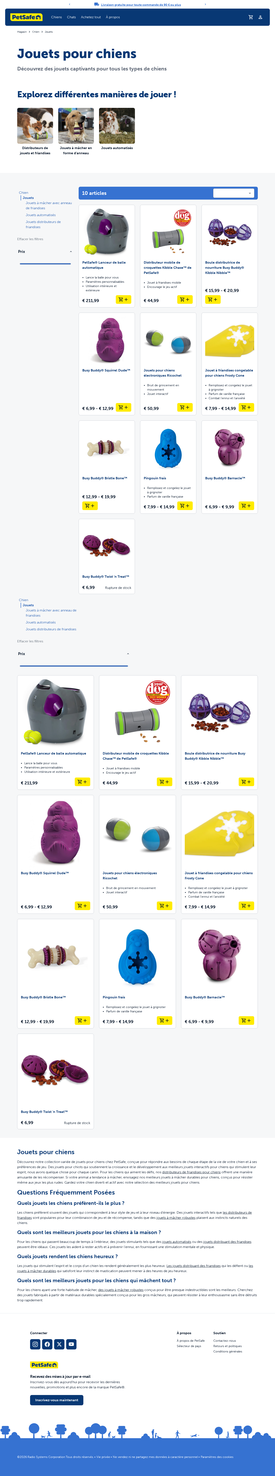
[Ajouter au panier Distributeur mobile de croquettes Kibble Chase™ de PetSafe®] (185, 299)
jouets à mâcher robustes (176, 1218)
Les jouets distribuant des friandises (194, 1266)
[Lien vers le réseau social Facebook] (47, 1344)
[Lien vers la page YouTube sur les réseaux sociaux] (71, 1344)
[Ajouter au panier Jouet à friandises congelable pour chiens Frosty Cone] (246, 407)
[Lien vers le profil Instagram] (35, 1344)
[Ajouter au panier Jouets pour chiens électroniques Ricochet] (185, 407)
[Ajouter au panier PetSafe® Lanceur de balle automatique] (123, 299)
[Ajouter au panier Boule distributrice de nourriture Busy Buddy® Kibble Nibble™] (213, 299)
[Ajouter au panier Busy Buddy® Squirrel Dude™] (123, 407)
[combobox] (233, 193)
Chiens (56, 17)
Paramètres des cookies (217, 1457)
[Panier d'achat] (251, 17)
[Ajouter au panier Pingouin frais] (185, 505)
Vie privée (103, 1457)
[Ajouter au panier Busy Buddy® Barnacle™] (246, 505)
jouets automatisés (176, 1242)
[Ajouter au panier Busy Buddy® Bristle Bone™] (90, 505)
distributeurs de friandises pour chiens (191, 1172)
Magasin (22, 31)
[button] (56, 17)
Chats (71, 17)
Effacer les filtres (30, 239)
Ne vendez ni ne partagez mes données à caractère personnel (155, 1457)
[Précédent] (69, 4)
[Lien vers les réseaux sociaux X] (59, 1344)
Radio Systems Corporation (46, 1457)
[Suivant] (205, 4)
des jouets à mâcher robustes (121, 1290)
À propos (113, 17)
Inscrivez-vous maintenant (56, 1400)
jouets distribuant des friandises (227, 1242)
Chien (35, 31)
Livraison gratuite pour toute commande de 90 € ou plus (141, 5)
